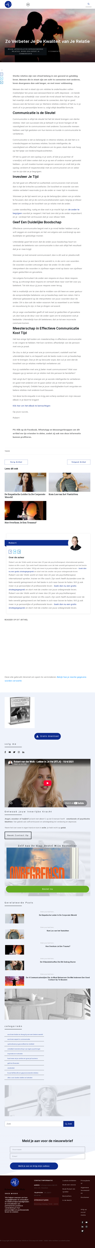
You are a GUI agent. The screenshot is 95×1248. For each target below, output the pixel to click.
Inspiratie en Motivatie (15, 1053)
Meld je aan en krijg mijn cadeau (34, 1166)
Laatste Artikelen (69, 1180)
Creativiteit (10, 1068)
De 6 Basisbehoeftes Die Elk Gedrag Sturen (58, 962)
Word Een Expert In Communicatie (18, 1039)
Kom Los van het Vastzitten (69, 487)
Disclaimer (85, 1197)
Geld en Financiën (13, 1063)
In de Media (67, 1200)
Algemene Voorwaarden (85, 1190)
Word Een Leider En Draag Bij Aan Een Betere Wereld (25, 1034)
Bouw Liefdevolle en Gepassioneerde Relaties (22, 1073)
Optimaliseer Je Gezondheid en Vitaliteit (20, 1044)
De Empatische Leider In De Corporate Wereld (25, 487)
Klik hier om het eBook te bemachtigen (31, 405)
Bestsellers (66, 1196)
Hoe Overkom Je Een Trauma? (25, 513)
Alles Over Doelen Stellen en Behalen (19, 1077)
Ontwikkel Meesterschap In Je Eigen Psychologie (23, 1049)
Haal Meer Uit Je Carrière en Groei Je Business (22, 1058)
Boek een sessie (69, 1185)
